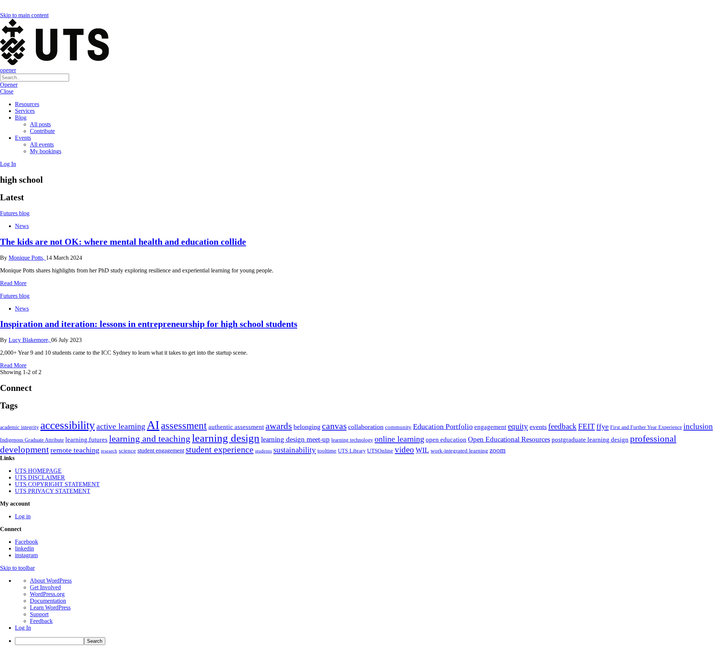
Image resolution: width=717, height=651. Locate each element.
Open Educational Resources (509, 439)
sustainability (294, 450)
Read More (13, 283)
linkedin (24, 548)
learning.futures (86, 439)
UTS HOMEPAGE (38, 471)
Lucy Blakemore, (30, 340)
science (127, 450)
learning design (226, 438)
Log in (23, 516)
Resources (27, 104)
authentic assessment (236, 427)
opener (8, 70)
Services (25, 111)
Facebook (26, 542)
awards (279, 426)
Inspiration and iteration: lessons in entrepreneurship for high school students (148, 324)
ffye (602, 426)
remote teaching (74, 450)
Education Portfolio (443, 426)
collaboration (366, 427)
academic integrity (19, 427)
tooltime (326, 451)
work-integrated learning (459, 451)
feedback (562, 426)
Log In (8, 164)
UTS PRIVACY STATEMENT (52, 491)
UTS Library (352, 451)
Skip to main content (24, 15)
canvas (334, 426)
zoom (498, 450)
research (109, 451)
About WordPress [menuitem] (51, 580)
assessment (184, 425)
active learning (120, 426)
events (538, 427)
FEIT (586, 426)
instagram (26, 555)
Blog (21, 117)
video (404, 449)
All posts (40, 124)
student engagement (160, 450)
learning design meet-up (295, 439)
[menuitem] (366, 641)
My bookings (45, 151)
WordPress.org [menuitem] (47, 594)
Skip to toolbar (17, 568)
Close (6, 91)
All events (42, 144)
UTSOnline (380, 450)
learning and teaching (149, 439)
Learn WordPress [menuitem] (50, 607)
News (22, 226)
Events (23, 138)
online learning (399, 439)
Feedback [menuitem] (41, 621)
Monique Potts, (27, 257)
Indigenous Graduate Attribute (32, 440)
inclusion (698, 426)
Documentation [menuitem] (48, 601)
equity (518, 426)
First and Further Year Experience (646, 427)
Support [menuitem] (39, 614)
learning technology (352, 440)
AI (153, 425)
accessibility (67, 425)
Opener (9, 84)
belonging (307, 427)
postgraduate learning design (590, 439)
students (263, 451)
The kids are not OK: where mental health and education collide (123, 242)
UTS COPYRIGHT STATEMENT (57, 484)
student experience (220, 449)
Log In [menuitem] (23, 627)
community (398, 427)
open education (446, 439)
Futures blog (15, 213)
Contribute (42, 131)
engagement (490, 427)
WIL (422, 450)
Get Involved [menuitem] (45, 587)
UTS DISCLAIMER (40, 477)
